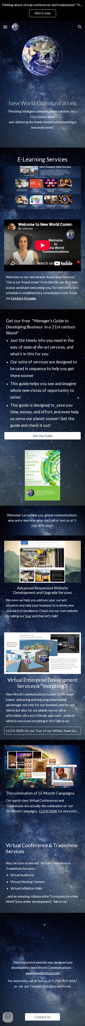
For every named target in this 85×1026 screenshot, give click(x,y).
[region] (42, 10)
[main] (42, 112)
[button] (5, 27)
